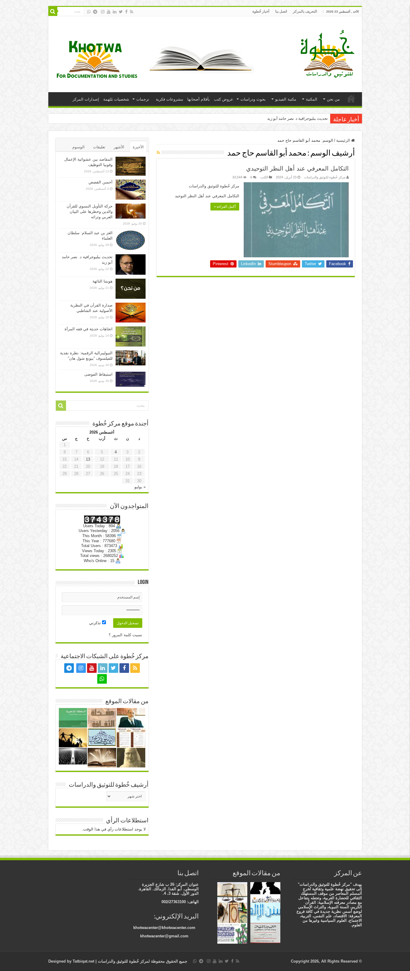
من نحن (333, 99)
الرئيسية (351, 98)
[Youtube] (108, 11)
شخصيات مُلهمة (116, 99)
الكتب (264, 177)
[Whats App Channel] (88, 11)
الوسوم (78, 147)
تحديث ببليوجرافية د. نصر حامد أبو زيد (297, 118)
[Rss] (131, 11)
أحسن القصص (101, 182)
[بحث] (52, 11)
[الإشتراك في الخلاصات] (158, 152)
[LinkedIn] (114, 11)
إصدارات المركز (86, 99)
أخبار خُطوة (260, 11)
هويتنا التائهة (102, 281)
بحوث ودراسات (253, 99)
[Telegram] (95, 11)
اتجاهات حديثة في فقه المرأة (89, 329)
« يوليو (140, 487)
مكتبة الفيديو (285, 99)
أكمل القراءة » (225, 206)
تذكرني (95, 623)
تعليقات (99, 147)
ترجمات (142, 99)
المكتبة (311, 99)
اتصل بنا (281, 11)
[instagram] (102, 11)
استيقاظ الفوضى (98, 374)
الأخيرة (138, 147)
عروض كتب (223, 99)
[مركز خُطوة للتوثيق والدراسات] (328, 53)
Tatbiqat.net (83, 961)
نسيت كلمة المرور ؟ (125, 635)
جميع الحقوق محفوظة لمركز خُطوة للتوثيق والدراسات (142, 961)
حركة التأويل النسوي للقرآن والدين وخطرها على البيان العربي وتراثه (90, 211)
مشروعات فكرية (169, 99)
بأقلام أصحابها (198, 99)
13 (88, 459)
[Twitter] (120, 11)
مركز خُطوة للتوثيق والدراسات (324, 177)
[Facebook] (126, 11)
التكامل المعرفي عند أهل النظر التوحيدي (297, 168)
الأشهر (119, 147)
